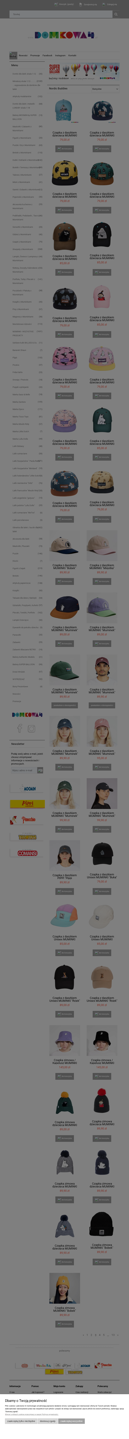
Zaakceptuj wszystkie (71, 1421)
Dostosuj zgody (48, 1421)
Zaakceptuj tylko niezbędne (21, 1421)
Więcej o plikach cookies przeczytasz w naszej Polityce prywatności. (32, 1414)
